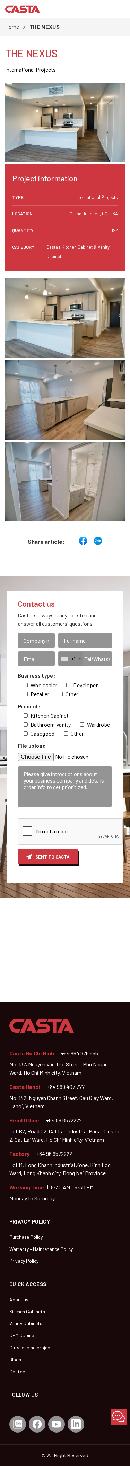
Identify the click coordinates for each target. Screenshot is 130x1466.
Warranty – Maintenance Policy (41, 1249)
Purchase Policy (26, 1237)
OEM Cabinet (22, 1335)
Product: (29, 706)
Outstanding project (30, 1347)
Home (12, 26)
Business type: (36, 675)
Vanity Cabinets (25, 1323)
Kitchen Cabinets (27, 1311)
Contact (18, 1371)
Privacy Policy (23, 1261)
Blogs (15, 1359)
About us (18, 1299)
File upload (32, 745)
